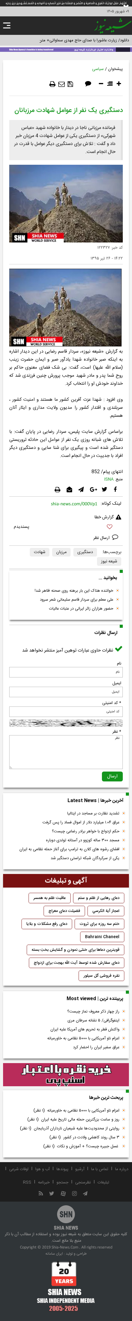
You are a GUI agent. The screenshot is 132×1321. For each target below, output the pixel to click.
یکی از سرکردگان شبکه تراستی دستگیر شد (85, 858)
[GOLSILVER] (66, 1074)
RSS (27, 1182)
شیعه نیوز (109, 561)
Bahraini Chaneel (102, 937)
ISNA (109, 479)
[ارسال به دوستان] (61, 84)
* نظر (116, 731)
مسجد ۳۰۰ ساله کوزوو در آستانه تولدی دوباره (82, 840)
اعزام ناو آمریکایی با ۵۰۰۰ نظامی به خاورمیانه (83, 1038)
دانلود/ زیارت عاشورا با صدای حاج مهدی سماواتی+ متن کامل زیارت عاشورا (68, 40)
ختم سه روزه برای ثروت (99, 924)
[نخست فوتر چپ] (66, 1286)
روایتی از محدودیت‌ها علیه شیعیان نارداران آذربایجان (69, 1128)
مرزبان (61, 552)
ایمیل (116, 683)
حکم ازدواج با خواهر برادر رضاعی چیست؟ (85, 831)
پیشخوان (115, 69)
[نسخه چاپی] (52, 84)
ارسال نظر (102, 538)
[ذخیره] (70, 84)
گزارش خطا (104, 517)
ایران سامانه (54, 1254)
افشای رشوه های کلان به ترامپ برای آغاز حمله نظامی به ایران (69, 849)
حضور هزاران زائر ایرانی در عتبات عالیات (81, 608)
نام (119, 663)
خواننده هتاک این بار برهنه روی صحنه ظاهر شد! (74, 590)
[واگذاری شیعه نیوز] (66, 49)
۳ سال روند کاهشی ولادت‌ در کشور (84, 1137)
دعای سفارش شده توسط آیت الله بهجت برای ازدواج (76, 962)
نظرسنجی (83, 1182)
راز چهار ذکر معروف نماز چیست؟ (93, 1011)
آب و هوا (42, 1169)
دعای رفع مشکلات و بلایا (46, 924)
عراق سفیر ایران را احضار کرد (96, 1047)
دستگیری (85, 552)
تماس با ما (99, 1169)
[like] (66, 527)
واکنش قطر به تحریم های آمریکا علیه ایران (84, 1029)
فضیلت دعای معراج (64, 911)
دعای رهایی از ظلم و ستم (98, 898)
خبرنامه (44, 1182)
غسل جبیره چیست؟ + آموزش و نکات (81, 1146)
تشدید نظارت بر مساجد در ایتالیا (93, 813)
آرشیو (79, 1169)
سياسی (98, 69)
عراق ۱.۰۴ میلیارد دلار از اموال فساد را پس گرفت (80, 822)
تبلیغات (103, 1182)
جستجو (62, 1182)
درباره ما (121, 1169)
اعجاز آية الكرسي (105, 911)
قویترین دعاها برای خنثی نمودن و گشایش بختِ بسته (75, 949)
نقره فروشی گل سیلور (101, 975)
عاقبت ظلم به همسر (49, 898)
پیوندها (62, 1169)
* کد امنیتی (111, 703)
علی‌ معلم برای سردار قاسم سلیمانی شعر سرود (76, 599)
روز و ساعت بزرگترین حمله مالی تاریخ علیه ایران (73, 1119)
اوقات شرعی (19, 1169)
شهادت (39, 552)
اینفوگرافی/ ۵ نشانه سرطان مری (93, 1020)
